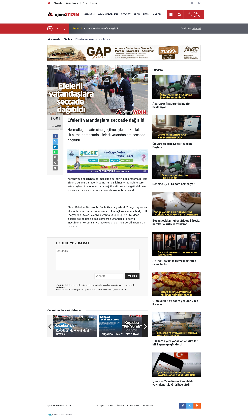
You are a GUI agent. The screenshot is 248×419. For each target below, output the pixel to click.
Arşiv (85, 3)
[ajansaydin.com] (63, 14)
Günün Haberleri (72, 3)
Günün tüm (191, 28)
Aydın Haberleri (107, 14)
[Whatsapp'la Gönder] (55, 152)
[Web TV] (192, 2)
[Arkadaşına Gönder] (55, 157)
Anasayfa (55, 39)
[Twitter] (55, 141)
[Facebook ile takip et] (182, 406)
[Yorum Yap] (55, 168)
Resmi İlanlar (152, 14)
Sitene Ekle (94, 3)
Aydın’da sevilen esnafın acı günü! (101, 28)
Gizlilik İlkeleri (133, 406)
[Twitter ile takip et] (189, 406)
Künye (111, 406)
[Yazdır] (55, 162)
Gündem (89, 14)
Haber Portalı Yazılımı (62, 415)
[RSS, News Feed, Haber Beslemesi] (197, 406)
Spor (136, 14)
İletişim (120, 406)
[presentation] (57, 28)
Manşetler (58, 3)
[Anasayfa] (49, 3)
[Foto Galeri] (199, 2)
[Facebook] (55, 136)
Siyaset (126, 14)
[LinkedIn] (55, 146)
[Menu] (171, 14)
